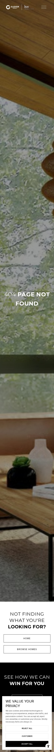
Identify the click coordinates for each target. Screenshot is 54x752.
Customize (27, 736)
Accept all (27, 744)
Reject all (27, 728)
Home (27, 638)
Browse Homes (27, 649)
